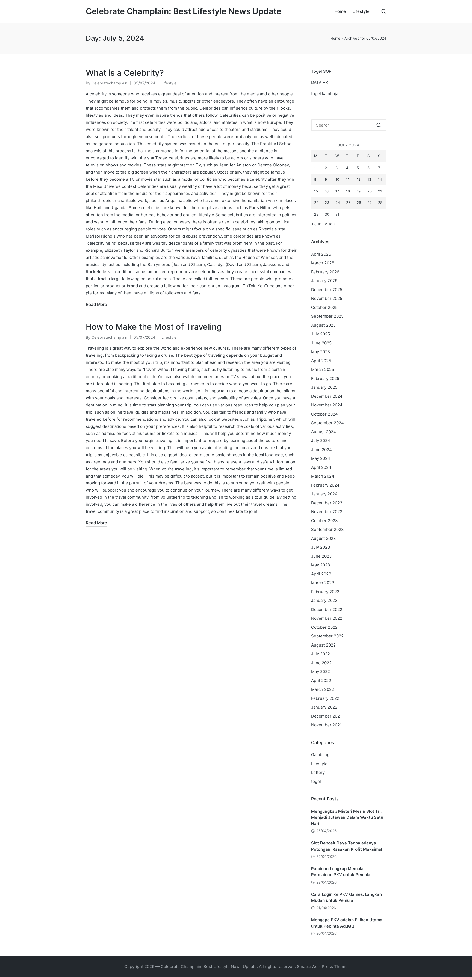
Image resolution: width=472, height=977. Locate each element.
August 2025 (323, 325)
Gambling (320, 754)
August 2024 (323, 431)
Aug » (330, 223)
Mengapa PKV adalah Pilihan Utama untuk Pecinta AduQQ (346, 923)
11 (347, 179)
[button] (378, 125)
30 (327, 214)
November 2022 (326, 618)
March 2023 (322, 582)
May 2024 (320, 458)
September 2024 (327, 422)
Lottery (318, 772)
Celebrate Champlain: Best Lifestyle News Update (183, 11)
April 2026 (321, 254)
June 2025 (321, 343)
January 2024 (324, 493)
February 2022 (325, 698)
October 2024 (324, 414)
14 (380, 179)
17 (337, 191)
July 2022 (320, 653)
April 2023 (321, 574)
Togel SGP (321, 71)
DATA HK (319, 82)
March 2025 (322, 369)
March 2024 (322, 476)
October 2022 (324, 627)
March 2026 (322, 262)
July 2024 (320, 440)
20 (369, 191)
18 (348, 191)
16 (327, 191)
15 (316, 191)
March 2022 (322, 689)
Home (335, 38)
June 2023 (321, 556)
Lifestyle (168, 83)
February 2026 (325, 271)
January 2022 (324, 707)
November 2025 (326, 298)
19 (359, 191)
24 (337, 202)
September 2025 (327, 316)
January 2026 (324, 280)
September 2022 (327, 636)
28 (380, 202)
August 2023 (323, 538)
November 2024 (327, 405)
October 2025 (324, 307)
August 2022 (323, 645)
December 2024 (327, 396)
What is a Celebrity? (125, 73)
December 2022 (326, 609)
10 (337, 179)
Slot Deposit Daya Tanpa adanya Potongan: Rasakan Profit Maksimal (346, 846)
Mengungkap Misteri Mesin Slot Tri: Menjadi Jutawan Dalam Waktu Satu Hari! (347, 817)
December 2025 (326, 289)
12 (359, 179)
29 (316, 214)
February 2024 (325, 485)
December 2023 (327, 502)
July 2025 (320, 334)
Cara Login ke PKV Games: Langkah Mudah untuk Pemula (346, 897)
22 (316, 202)
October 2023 (324, 520)
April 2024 (321, 467)
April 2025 (321, 360)
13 (369, 179)
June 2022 (321, 662)
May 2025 (320, 351)
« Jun (316, 223)
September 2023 (327, 529)
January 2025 (324, 387)
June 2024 (321, 449)
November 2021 (326, 724)
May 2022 (320, 671)
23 (327, 202)
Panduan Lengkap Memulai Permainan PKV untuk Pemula (340, 871)
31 (337, 214)
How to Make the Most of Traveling (154, 327)
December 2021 (326, 716)
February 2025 (325, 378)
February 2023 (325, 591)
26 (359, 202)
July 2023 (320, 547)
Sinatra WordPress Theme (322, 966)
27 (369, 202)
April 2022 (321, 680)
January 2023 (324, 600)
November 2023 (327, 511)
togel (316, 781)
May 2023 (320, 565)
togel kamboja (324, 93)
